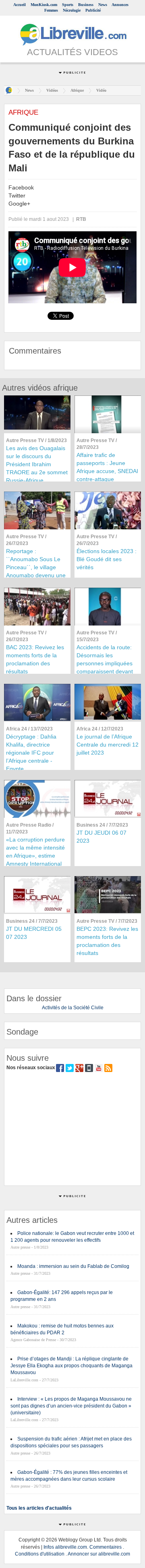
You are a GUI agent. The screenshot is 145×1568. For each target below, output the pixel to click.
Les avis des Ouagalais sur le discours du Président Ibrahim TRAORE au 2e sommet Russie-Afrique (37, 464)
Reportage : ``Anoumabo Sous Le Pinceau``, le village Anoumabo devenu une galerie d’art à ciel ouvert (36, 571)
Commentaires (105, 1547)
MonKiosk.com (44, 4)
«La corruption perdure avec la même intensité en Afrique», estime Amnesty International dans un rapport (35, 855)
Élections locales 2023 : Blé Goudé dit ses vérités (107, 559)
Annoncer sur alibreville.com (99, 1554)
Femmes (51, 10)
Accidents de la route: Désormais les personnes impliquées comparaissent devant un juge (105, 663)
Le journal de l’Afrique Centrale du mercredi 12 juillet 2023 (108, 744)
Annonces (120, 4)
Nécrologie (72, 10)
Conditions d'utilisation (39, 1554)
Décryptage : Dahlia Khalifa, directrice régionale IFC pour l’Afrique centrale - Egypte (31, 752)
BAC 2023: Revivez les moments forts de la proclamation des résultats (35, 659)
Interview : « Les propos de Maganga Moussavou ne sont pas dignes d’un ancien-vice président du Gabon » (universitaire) (71, 1406)
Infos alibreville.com (65, 1547)
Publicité (93, 10)
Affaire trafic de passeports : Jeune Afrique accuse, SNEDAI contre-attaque (107, 467)
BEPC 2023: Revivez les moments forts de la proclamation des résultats (107, 941)
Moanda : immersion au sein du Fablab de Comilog (73, 1266)
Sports (67, 4)
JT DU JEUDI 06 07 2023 (101, 836)
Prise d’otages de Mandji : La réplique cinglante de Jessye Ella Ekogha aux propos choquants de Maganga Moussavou (71, 1365)
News (102, 4)
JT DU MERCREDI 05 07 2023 (34, 933)
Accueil (19, 4)
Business (85, 4)
